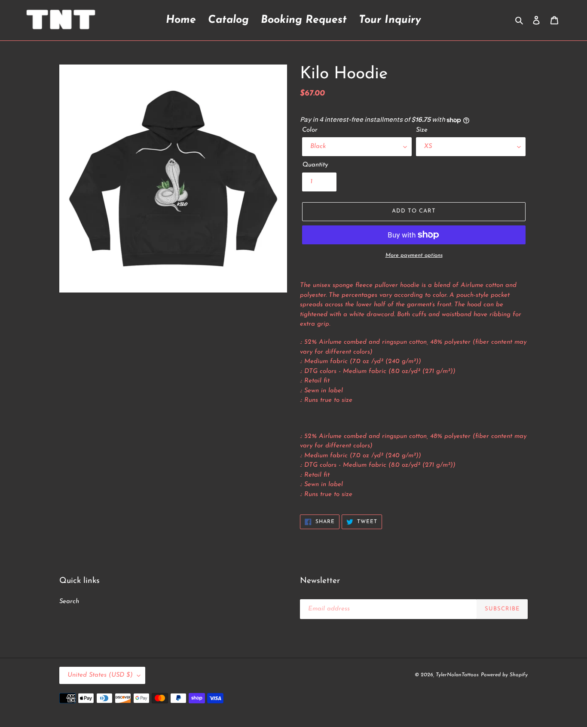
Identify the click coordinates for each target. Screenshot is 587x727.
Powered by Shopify (504, 675)
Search (69, 601)
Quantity (315, 165)
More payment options (414, 255)
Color (310, 130)
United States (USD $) (100, 675)
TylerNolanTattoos (457, 675)
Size (422, 130)
